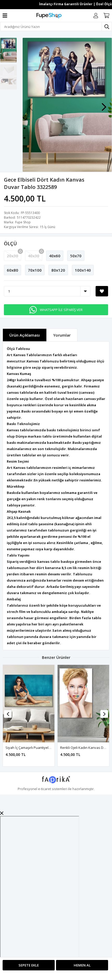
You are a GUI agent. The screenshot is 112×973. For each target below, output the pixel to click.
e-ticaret (44, 788)
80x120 (58, 270)
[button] (104, 104)
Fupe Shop (23, 222)
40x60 (54, 255)
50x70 (76, 255)
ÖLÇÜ (10, 243)
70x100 (35, 270)
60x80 (12, 270)
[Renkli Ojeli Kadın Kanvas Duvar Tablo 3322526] (83, 703)
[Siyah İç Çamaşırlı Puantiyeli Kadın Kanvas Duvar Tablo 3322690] (28, 703)
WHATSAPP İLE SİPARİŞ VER (61, 309)
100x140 (83, 270)
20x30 (12, 255)
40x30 (33, 255)
